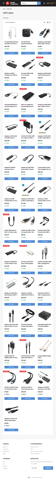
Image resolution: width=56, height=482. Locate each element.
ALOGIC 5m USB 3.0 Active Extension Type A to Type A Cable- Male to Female (27, 388)
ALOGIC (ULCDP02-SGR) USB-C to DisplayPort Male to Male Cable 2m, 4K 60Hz (44, 263)
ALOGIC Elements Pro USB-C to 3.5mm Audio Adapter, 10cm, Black (10, 231)
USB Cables (9, 9)
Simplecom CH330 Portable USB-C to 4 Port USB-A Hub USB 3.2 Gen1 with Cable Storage (11, 200)
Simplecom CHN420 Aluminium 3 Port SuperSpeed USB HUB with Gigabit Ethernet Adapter (10, 168)
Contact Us (5, 449)
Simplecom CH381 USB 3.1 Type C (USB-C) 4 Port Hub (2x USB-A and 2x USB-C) (44, 106)
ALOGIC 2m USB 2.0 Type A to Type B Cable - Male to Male (28, 231)
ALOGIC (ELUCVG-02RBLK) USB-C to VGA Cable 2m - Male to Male (10, 357)
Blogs (4, 453)
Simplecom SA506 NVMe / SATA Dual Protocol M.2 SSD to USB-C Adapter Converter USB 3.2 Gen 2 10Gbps (44, 74)
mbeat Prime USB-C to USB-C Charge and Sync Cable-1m (44, 294)
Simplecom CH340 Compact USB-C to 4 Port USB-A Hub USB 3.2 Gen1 (44, 200)
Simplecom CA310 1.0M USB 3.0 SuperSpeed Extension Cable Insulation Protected (10, 420)
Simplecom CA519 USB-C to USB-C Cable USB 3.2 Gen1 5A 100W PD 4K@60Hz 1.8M (27, 200)
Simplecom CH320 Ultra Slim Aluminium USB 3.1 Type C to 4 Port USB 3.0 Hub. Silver (10, 294)
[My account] (44, 3)
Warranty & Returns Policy (37, 451)
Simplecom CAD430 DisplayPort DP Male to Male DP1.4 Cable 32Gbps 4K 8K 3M (27, 294)
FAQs (32, 449)
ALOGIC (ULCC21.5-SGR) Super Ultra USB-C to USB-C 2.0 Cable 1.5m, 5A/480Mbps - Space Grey (28, 357)
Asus (4, 461)
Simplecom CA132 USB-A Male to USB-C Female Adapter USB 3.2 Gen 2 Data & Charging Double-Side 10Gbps (44, 43)
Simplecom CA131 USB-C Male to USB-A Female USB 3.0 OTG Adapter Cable (27, 168)
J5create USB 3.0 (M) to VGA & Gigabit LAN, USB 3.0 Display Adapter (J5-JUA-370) (44, 168)
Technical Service (35, 446)
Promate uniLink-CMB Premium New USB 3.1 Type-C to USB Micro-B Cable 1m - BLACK (44, 231)
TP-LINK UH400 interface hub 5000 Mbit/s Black (26, 43)
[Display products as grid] (47, 22)
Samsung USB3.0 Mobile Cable (44, 356)
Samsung (5, 468)
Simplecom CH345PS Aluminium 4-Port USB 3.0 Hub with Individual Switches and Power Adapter (44, 388)
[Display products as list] (50, 22)
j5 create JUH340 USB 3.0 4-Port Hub (27, 74)
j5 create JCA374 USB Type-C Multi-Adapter (27, 262)
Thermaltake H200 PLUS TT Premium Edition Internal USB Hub (44, 325)
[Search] (39, 3)
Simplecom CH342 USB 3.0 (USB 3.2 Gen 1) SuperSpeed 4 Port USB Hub (10, 137)
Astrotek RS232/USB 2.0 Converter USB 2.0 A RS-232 (11, 106)
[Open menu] (3, 3)
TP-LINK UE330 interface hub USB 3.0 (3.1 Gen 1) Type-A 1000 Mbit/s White (11, 43)
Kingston (5, 466)
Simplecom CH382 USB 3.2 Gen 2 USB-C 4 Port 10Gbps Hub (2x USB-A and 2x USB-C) (10, 263)
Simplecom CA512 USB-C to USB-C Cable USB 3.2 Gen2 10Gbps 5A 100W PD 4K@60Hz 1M (44, 137)
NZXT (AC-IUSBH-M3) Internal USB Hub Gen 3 (27, 105)
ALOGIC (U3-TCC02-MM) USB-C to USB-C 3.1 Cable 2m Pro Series (11, 325)
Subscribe (48, 468)
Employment (6, 451)
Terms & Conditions (35, 453)
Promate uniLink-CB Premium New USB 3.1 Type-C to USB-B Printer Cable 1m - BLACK (27, 325)
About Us (5, 446)
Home (4, 9)
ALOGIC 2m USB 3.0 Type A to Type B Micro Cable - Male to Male (11, 388)
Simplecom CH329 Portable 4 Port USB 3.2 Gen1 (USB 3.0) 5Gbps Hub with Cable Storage (10, 74)
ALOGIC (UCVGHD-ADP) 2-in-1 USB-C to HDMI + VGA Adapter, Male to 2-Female (28, 137)
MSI (4, 464)
